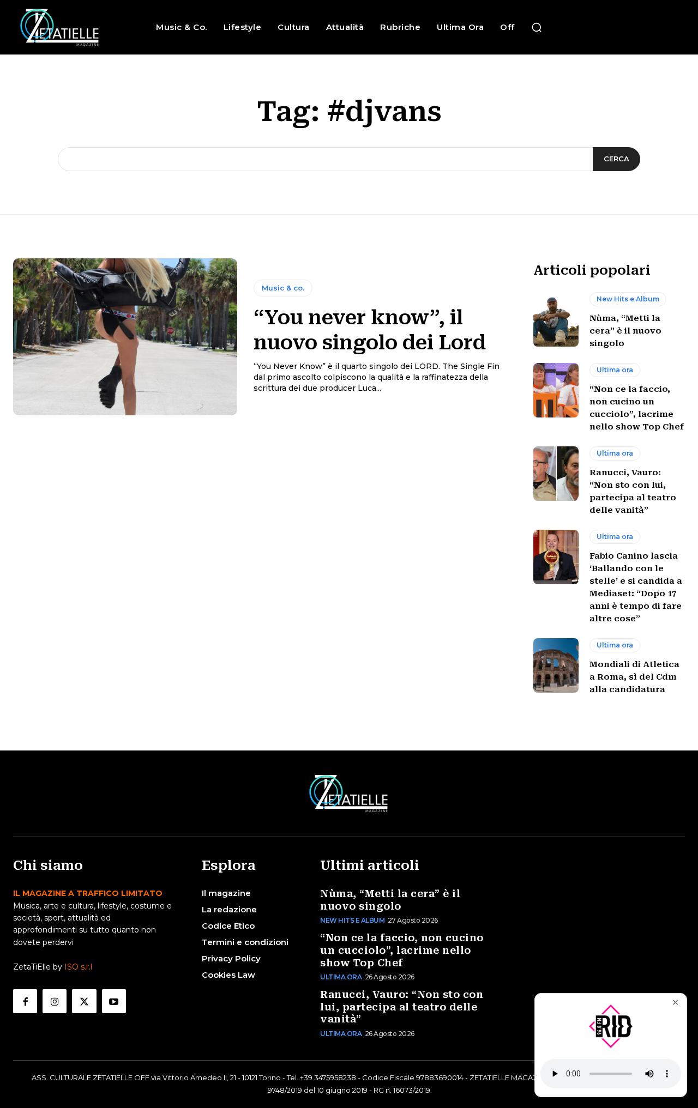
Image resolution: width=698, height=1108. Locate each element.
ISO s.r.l (78, 967)
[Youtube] (114, 1001)
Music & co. (283, 287)
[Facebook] (25, 1001)
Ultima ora (615, 370)
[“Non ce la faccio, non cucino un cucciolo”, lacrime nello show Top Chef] (556, 390)
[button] (536, 27)
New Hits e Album (628, 299)
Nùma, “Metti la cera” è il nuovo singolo (625, 330)
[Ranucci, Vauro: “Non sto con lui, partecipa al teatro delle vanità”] (556, 473)
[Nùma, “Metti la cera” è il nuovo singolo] (556, 319)
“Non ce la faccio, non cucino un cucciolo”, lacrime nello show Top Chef (402, 950)
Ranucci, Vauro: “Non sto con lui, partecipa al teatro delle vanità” (401, 1007)
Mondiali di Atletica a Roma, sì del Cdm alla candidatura (634, 676)
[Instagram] (55, 1001)
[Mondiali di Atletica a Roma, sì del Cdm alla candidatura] (556, 665)
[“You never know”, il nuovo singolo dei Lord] (125, 336)
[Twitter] (84, 1001)
